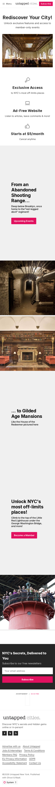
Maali (17, 777)
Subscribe (46, 4)
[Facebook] (4, 733)
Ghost (10, 777)
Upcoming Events (24, 221)
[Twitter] (10, 733)
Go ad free (35, 694)
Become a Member (24, 535)
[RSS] (16, 733)
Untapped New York (19, 774)
